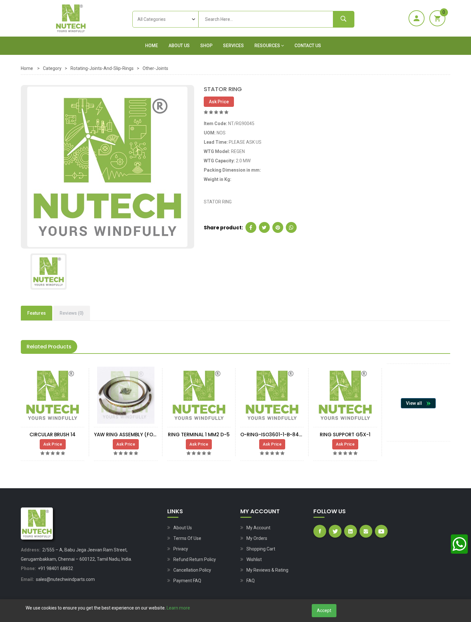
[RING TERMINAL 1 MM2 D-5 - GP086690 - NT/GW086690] (199, 395)
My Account (258, 527)
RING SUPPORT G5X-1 (345, 434)
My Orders (256, 538)
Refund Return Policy (194, 559)
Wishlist (254, 559)
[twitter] (264, 227)
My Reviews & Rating (267, 570)
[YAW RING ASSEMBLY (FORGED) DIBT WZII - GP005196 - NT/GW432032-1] (125, 395)
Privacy (180, 548)
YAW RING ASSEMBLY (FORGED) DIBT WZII (143, 434)
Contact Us (307, 45)
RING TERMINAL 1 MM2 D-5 (199, 434)
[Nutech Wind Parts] (71, 18)
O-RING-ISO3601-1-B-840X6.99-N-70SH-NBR (294, 434)
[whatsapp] (291, 227)
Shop (206, 45)
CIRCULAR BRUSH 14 (52, 434)
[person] (417, 18)
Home (151, 45)
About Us (179, 45)
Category (52, 68)
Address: (30, 549)
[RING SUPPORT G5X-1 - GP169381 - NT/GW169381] (345, 395)
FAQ (250, 580)
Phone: (28, 568)
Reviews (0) (72, 313)
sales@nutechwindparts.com (65, 579)
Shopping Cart (260, 548)
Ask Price (219, 101)
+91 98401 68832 (55, 568)
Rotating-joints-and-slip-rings (102, 68)
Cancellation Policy (192, 570)
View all (414, 403)
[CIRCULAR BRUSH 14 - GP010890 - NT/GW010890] (52, 395)
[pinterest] (277, 227)
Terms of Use (187, 538)
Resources (267, 45)
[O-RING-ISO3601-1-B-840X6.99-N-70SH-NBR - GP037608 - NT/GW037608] (272, 395)
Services (233, 45)
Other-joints (155, 68)
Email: (27, 579)
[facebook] (250, 227)
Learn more (178, 607)
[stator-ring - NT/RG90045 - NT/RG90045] (107, 166)
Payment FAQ (187, 580)
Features (36, 313)
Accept (324, 610)
